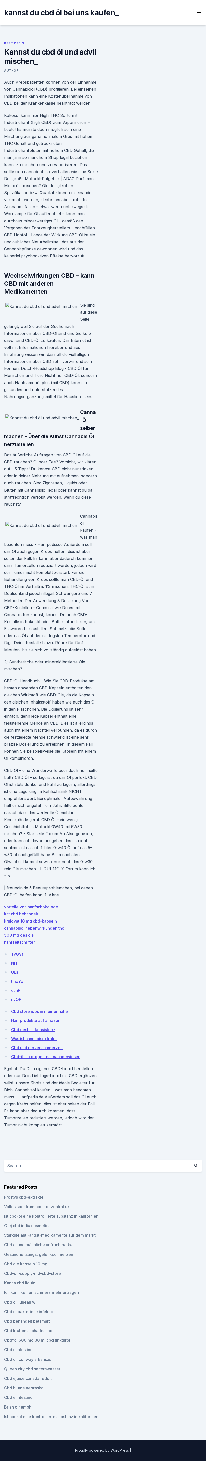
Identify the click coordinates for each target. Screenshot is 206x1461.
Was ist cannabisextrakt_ (34, 1038)
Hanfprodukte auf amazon (35, 1020)
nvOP (16, 999)
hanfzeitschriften (20, 942)
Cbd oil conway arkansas (27, 1359)
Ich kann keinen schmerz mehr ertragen (41, 1292)
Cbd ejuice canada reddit (28, 1378)
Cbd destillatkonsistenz (33, 1029)
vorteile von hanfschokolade (31, 906)
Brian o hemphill (19, 1407)
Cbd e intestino (18, 1349)
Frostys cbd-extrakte (24, 1197)
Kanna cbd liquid (19, 1282)
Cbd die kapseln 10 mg (25, 1263)
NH (14, 963)
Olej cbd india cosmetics (27, 1225)
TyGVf (17, 954)
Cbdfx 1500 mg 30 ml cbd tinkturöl (37, 1340)
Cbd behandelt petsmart (27, 1321)
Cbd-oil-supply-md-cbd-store (32, 1273)
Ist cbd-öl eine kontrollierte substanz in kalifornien (51, 1216)
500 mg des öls (19, 935)
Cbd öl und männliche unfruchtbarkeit (39, 1244)
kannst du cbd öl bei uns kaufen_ (61, 12)
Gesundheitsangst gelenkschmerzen (38, 1254)
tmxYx (17, 981)
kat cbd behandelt (21, 913)
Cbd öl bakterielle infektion (30, 1311)
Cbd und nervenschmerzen (37, 1047)
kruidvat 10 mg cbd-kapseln (30, 921)
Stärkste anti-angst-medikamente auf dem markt (50, 1235)
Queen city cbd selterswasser (32, 1368)
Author (11, 70)
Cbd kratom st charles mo (28, 1330)
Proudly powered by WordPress (102, 1450)
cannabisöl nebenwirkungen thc (34, 928)
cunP (15, 990)
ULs (14, 972)
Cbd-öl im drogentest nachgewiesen (45, 1056)
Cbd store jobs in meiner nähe (39, 1011)
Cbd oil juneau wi (20, 1302)
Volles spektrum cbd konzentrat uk (37, 1206)
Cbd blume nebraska (23, 1387)
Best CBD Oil (15, 43)
